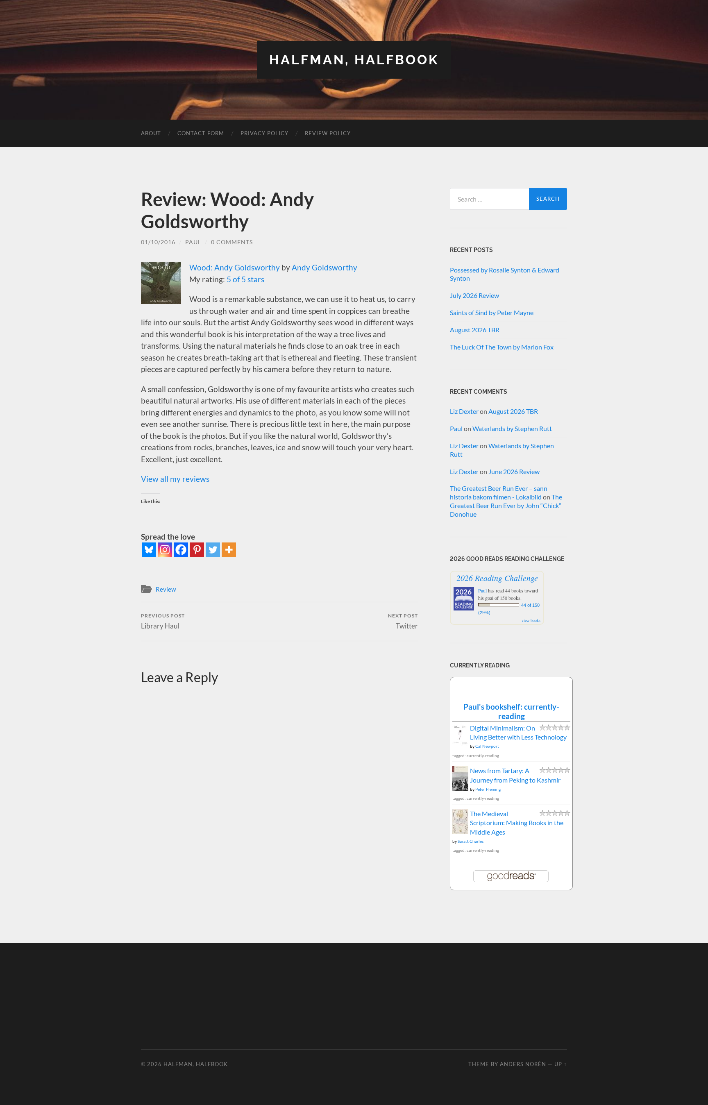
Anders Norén (523, 1064)
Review (166, 589)
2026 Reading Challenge (497, 577)
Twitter (403, 621)
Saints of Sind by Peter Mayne (491, 312)
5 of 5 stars (245, 279)
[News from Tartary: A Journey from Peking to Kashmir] (460, 788)
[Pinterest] (197, 549)
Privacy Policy (264, 133)
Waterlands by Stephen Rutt (512, 428)
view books (531, 620)
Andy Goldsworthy (324, 267)
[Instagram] (165, 549)
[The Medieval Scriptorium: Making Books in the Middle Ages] (460, 831)
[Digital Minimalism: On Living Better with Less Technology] (460, 743)
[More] (229, 549)
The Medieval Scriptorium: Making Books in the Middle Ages (516, 823)
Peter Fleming (488, 789)
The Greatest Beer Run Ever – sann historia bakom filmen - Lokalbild (498, 492)
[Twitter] (213, 549)
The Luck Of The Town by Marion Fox (502, 347)
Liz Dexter (464, 411)
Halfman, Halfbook (354, 59)
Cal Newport (487, 746)
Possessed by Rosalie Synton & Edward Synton (504, 274)
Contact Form (200, 133)
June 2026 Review (514, 471)
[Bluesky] (149, 549)
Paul (193, 241)
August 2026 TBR (474, 330)
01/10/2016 (158, 241)
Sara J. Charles (470, 841)
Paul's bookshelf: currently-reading (511, 711)
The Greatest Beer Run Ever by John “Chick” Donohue (506, 505)
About (151, 133)
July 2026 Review (474, 295)
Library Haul (163, 621)
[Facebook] (181, 549)
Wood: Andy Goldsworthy (234, 267)
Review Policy (328, 133)
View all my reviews (175, 478)
